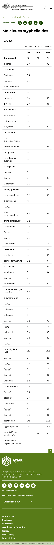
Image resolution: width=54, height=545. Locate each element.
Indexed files (8, 538)
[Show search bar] (45, 8)
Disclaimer (7, 520)
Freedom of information (13, 527)
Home (4, 17)
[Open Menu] (50, 8)
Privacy (5, 531)
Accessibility (8, 534)
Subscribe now (12, 502)
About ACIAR (8, 516)
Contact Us (7, 523)
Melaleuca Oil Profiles (20, 17)
